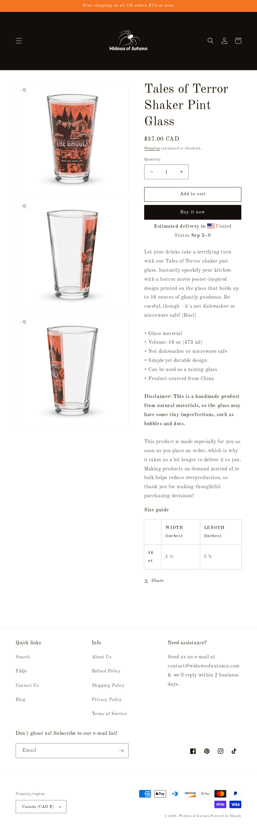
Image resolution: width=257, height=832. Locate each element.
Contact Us (27, 685)
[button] (19, 41)
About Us (102, 657)
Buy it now (192, 212)
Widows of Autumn (194, 816)
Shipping (152, 148)
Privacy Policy (107, 700)
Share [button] (157, 580)
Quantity (152, 159)
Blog (20, 700)
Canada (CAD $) (38, 807)
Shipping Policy (108, 685)
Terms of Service (109, 714)
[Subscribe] (121, 750)
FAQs (21, 671)
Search (23, 657)
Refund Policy (106, 671)
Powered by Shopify (225, 816)
